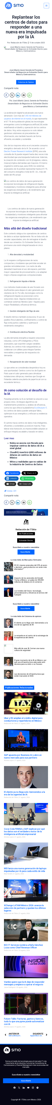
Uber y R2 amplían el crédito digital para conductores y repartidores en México (23, 719)
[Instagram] (23, 1087)
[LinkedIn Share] (18, 95)
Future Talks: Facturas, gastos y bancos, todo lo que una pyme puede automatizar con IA (24, 1021)
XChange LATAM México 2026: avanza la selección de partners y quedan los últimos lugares (25, 908)
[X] (19, 1087)
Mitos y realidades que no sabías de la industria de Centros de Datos (28, 463)
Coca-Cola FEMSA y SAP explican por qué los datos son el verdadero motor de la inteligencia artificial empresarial (24, 831)
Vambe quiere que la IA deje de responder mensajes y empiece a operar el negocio (24, 983)
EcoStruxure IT (40, 408)
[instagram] (32, 1087)
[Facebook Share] (6, 95)
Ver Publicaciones (26, 534)
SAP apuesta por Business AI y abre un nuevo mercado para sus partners (23, 756)
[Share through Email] (23, 95)
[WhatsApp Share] (29, 95)
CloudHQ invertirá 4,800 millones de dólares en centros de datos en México (28, 455)
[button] (26, 552)
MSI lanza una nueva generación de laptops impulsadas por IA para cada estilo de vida (25, 869)
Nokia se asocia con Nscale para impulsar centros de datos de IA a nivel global (27, 446)
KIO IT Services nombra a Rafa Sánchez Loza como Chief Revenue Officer (23, 946)
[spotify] (37, 1087)
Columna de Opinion (26, 82)
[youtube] (28, 1087)
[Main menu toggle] (46, 5)
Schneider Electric (26, 540)
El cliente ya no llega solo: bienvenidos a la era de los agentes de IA (24, 793)
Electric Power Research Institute (18, 151)
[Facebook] (14, 1087)
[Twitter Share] (12, 95)
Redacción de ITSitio (26, 529)
